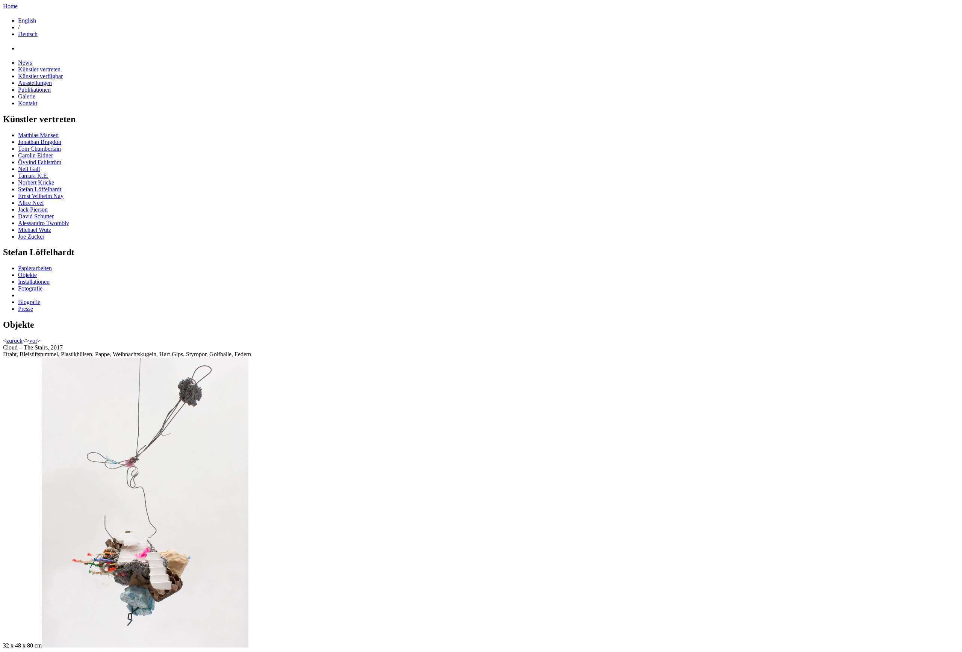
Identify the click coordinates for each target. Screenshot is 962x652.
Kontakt (27, 103)
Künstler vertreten (39, 69)
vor (33, 340)
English (27, 20)
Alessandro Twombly (43, 223)
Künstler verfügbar (40, 76)
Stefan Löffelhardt (39, 189)
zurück (14, 340)
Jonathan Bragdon (39, 142)
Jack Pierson (33, 209)
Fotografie (30, 288)
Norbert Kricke (36, 182)
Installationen (34, 281)
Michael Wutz (34, 230)
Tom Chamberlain (39, 148)
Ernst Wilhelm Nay (41, 196)
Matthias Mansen (38, 135)
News (25, 62)
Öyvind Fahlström (39, 162)
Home (10, 6)
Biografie (29, 302)
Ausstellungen (35, 83)
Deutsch (28, 34)
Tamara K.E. (33, 175)
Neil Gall (29, 169)
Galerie (26, 96)
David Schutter (36, 216)
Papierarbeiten (35, 268)
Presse (25, 309)
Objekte (27, 275)
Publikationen (34, 89)
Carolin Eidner (35, 155)
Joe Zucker (31, 236)
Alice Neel (31, 203)
